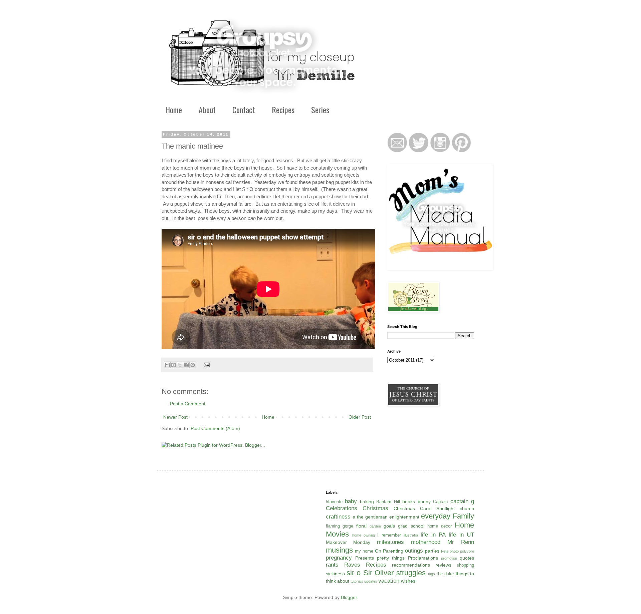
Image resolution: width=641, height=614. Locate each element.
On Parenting (389, 551)
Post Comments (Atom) (215, 428)
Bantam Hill (388, 501)
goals (389, 526)
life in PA (433, 535)
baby (351, 501)
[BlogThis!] (173, 365)
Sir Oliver (378, 573)
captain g (462, 501)
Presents (364, 558)
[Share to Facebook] (186, 365)
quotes (467, 558)
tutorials (357, 581)
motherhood (425, 542)
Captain (440, 501)
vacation (388, 581)
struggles (411, 573)
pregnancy (339, 558)
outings (414, 551)
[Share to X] (180, 365)
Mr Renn (460, 542)
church (467, 508)
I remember (389, 535)
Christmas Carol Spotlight (424, 508)
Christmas (375, 508)
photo (454, 551)
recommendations (411, 565)
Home (173, 110)
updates (370, 581)
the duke (445, 574)
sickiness (335, 573)
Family (463, 516)
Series (320, 110)
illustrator (411, 535)
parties (432, 551)
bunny (424, 501)
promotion (449, 558)
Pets (444, 551)
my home (364, 551)
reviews (443, 565)
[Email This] (167, 365)
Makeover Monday (348, 542)
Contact (243, 110)
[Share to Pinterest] (192, 365)
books (408, 501)
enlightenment (404, 517)
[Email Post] (206, 364)
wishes (408, 581)
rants (332, 565)
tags (431, 574)
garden (375, 526)
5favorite (334, 501)
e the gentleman (370, 517)
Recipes (283, 110)
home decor (439, 526)
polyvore (467, 551)
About (207, 110)
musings (339, 550)
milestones (390, 542)
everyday (435, 516)
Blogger (349, 597)
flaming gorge (340, 526)
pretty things (391, 558)
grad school (411, 526)
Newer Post (175, 417)
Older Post (360, 417)
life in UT (461, 535)
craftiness (338, 517)
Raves (352, 565)
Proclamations (423, 558)
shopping (465, 565)
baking (367, 501)
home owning (363, 535)
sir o (354, 573)
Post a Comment (187, 403)
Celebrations (341, 508)
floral (361, 526)
